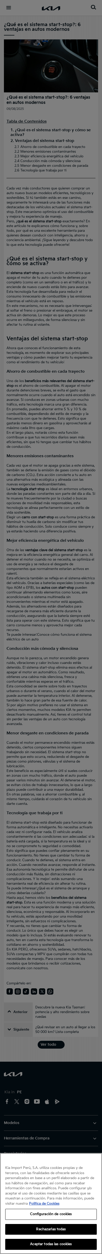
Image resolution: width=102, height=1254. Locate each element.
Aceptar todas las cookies (51, 1244)
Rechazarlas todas (51, 1229)
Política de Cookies (44, 1204)
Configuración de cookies (51, 1214)
